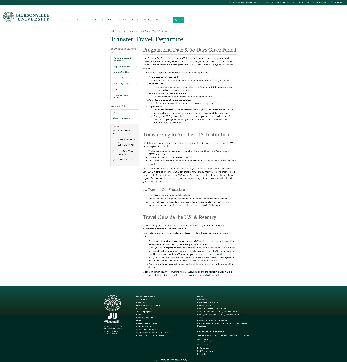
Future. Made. (322, 2)
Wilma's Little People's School (150, 335)
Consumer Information (207, 345)
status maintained (217, 254)
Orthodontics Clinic (145, 326)
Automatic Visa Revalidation (207, 275)
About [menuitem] (135, 19)
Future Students (236, 2)
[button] (336, 2)
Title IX (116, 112)
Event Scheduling (144, 308)
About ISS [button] (126, 90)
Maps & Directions (144, 317)
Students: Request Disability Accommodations (218, 311)
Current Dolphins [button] (126, 78)
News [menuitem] (158, 20)
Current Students (254, 2)
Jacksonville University (119, 31)
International (137, 31)
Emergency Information (207, 302)
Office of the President (146, 323)
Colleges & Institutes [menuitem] (102, 19)
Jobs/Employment (144, 311)
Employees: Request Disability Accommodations (219, 314)
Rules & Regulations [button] (126, 84)
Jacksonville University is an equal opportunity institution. (224, 335)
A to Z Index (142, 299)
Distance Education (206, 348)
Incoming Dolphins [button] (126, 73)
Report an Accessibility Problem (211, 308)
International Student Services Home (122, 59)
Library (139, 314)
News (138, 320)
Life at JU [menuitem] (122, 19)
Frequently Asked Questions (120, 96)
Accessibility (203, 339)
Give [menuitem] (168, 20)
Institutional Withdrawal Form (177, 195)
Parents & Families (273, 2)
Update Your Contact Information (212, 320)
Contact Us (202, 299)
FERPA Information (205, 351)
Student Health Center (146, 329)
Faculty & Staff (298, 2)
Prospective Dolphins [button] (126, 67)
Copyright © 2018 (184, 360)
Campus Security (204, 305)
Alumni (286, 2)
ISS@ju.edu (148, 61)
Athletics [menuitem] (147, 19)
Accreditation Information (209, 342)
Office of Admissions (121, 118)
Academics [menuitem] (66, 19)
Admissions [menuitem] (82, 19)
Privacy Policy (203, 354)
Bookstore (141, 302)
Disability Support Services (148, 305)
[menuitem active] (179, 20)
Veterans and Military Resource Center (153, 332)
